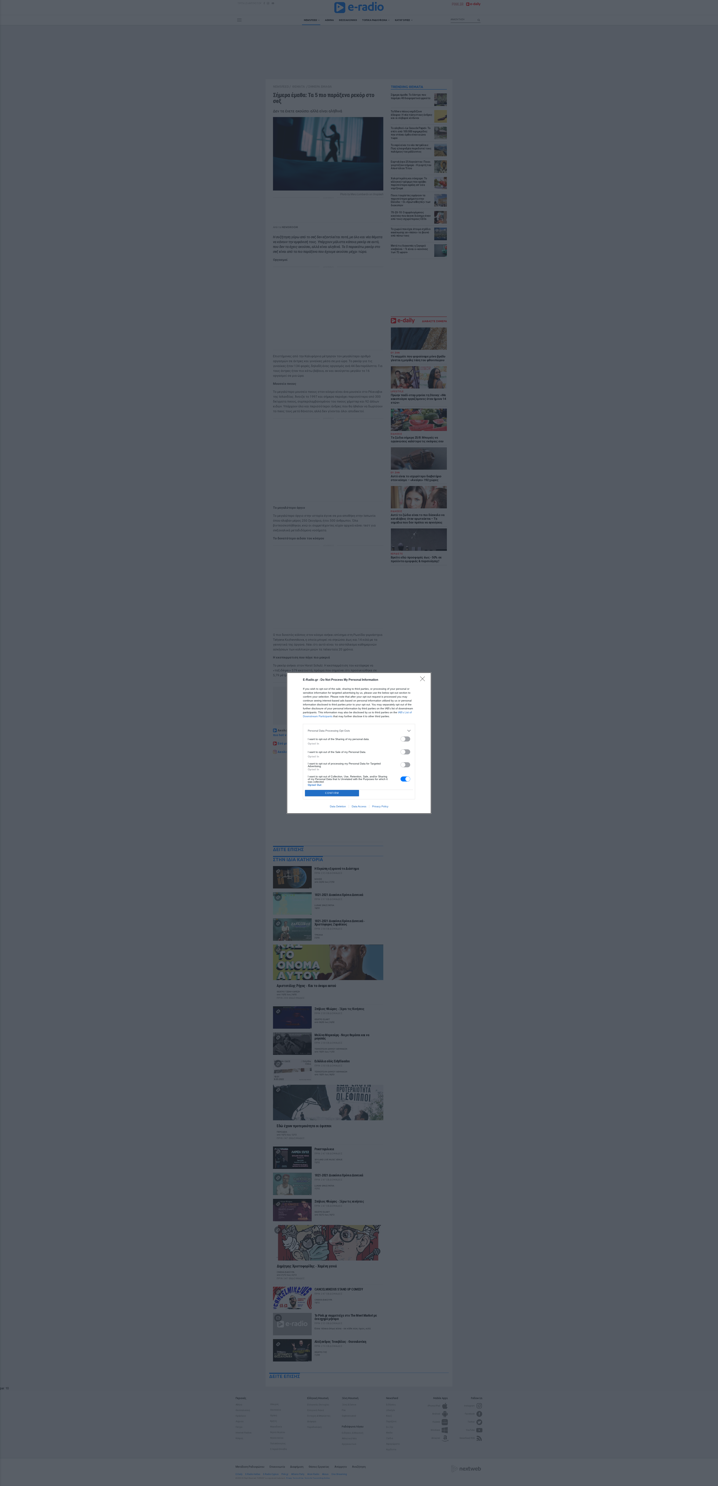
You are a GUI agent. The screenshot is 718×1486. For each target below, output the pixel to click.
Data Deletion (338, 806)
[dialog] (359, 743)
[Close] (423, 680)
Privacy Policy (380, 806)
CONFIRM (332, 793)
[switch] (405, 739)
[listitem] (359, 731)
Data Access (359, 806)
